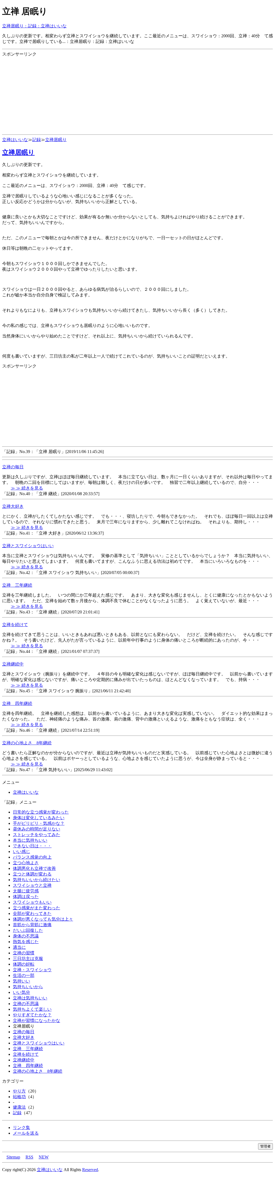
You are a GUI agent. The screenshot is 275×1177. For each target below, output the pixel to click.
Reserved (90, 1169)
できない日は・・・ (32, 846)
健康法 (19, 1107)
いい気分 (21, 992)
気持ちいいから (28, 986)
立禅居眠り (56, 139)
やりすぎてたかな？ (32, 1015)
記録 (36, 139)
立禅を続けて (15, 624)
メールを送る (26, 1133)
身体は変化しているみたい (38, 817)
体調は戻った (26, 896)
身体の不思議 (26, 936)
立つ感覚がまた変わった (36, 908)
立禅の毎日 (13, 467)
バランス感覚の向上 (32, 857)
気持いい (21, 981)
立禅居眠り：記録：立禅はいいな (34, 26)
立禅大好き (13, 506)
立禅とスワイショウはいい (28, 545)
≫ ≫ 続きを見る (27, 488)
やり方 (19, 1091)
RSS (29, 1157)
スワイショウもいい (32, 902)
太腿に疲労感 (26, 891)
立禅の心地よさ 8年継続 (27, 743)
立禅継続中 (13, 664)
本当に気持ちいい (30, 840)
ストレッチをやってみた (36, 834)
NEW (44, 1157)
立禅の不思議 (26, 1003)
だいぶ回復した (28, 930)
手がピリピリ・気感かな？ (38, 823)
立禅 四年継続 (17, 703)
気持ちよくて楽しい (32, 1009)
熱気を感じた (26, 941)
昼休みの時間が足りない (36, 829)
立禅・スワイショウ (32, 970)
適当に (19, 947)
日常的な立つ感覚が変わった (41, 812)
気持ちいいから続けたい (36, 879)
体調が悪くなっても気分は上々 (43, 919)
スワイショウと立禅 (32, 885)
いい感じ (21, 851)
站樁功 (19, 1096)
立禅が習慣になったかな (36, 1020)
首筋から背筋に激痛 (32, 924)
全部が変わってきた (32, 913)
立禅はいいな (15, 139)
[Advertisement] (137, 94)
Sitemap (13, 1157)
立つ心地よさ (26, 862)
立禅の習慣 (23, 953)
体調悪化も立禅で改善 (34, 868)
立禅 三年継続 (17, 585)
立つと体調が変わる (32, 874)
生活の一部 (23, 975)
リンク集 (21, 1127)
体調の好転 (23, 964)
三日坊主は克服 (28, 958)
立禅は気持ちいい (30, 998)
